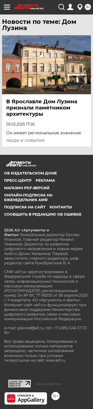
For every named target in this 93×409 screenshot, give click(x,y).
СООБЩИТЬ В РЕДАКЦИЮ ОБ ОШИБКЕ (42, 214)
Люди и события (25, 140)
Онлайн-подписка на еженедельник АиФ (28, 197)
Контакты (61, 207)
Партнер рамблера (48, 383)
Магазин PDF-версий (27, 188)
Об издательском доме (30, 173)
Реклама (45, 180)
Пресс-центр (18, 180)
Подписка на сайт (24, 207)
